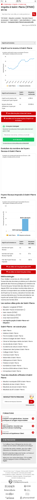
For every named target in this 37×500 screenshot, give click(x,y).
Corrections (9, 476)
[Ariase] (9, 498)
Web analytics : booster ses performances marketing (12, 426)
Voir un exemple (30, 405)
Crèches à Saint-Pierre (11, 355)
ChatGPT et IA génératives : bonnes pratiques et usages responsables (15, 418)
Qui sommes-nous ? (9, 471)
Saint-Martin (14, 20)
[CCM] (27, 486)
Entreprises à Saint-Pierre (12, 371)
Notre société (24, 471)
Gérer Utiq (18, 474)
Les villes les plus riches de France (19, 113)
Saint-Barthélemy (25, 20)
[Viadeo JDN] (27, 494)
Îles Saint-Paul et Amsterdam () (14, 309)
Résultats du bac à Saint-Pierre (14, 384)
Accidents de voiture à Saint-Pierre (15, 346)
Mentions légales (17, 476)
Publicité (31, 471)
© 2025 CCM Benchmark (18, 478)
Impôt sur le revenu (8, 43)
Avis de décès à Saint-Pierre (12, 344)
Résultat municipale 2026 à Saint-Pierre (16, 381)
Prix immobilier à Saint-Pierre (13, 336)
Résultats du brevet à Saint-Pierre (15, 387)
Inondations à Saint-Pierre (12, 365)
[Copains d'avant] (9, 494)
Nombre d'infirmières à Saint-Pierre (15, 368)
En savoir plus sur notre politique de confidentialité (16, 143)
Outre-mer (22, 4)
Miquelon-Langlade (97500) (12, 307)
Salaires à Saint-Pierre (10, 333)
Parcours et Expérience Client (13, 432)
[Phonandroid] (27, 498)
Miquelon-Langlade (15, 18)
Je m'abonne (17, 139)
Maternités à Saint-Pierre (12, 357)
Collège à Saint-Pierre (10, 352)
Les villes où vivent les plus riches (19, 272)
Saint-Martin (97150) (10, 312)
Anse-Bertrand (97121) (11, 318)
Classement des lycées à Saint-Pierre (16, 349)
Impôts (15, 4)
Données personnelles (25, 472)
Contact (8, 472)
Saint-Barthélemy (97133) (12, 315)
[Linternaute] (9, 490)
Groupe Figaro (27, 476)
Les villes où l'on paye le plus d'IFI (19, 266)
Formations (8, 413)
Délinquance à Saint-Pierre (12, 360)
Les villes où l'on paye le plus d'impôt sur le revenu (19, 119)
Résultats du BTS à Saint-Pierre (13, 389)
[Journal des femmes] (9, 486)
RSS (33, 474)
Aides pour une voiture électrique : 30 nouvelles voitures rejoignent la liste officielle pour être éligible (17, 459)
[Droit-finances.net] (27, 490)
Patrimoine (7, 4)
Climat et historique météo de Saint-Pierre (18, 341)
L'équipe (18, 471)
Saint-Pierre (7, 330)
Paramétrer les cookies (9, 474)
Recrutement (14, 472)
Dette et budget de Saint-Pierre (14, 338)
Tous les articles (26, 474)
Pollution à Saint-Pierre (11, 363)
